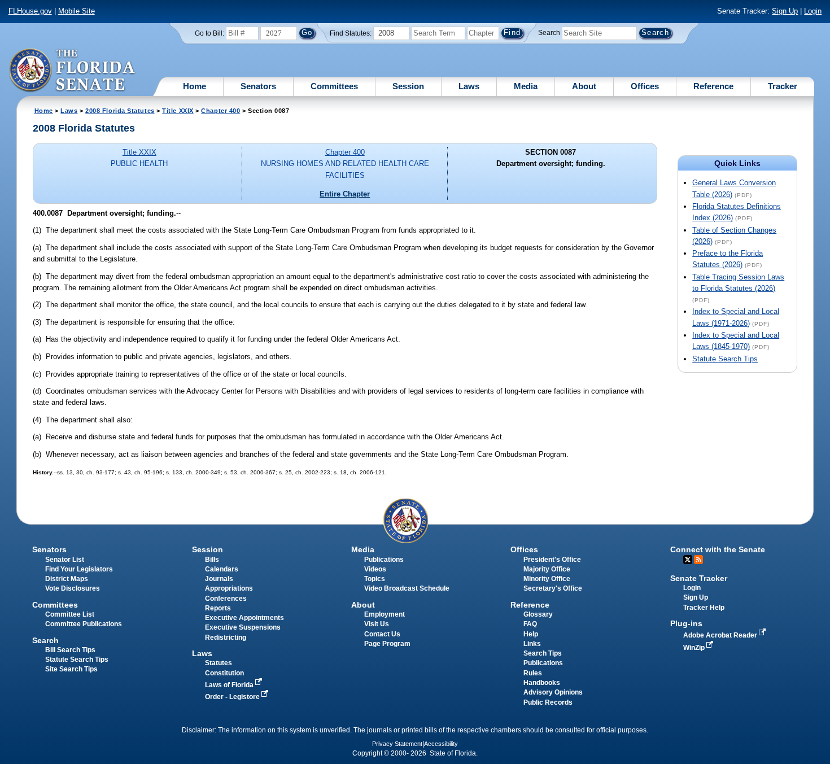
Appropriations (229, 588)
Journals (219, 578)
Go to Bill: (209, 33)
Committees (334, 86)
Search (549, 32)
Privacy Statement (397, 743)
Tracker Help (703, 607)
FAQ (530, 624)
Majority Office (546, 569)
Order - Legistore (233, 696)
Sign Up (785, 11)
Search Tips (542, 653)
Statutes (218, 663)
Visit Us (376, 624)
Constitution (224, 673)
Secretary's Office (552, 588)
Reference (713, 86)
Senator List (64, 559)
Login (813, 11)
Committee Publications (83, 624)
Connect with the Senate (717, 549)
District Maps (66, 578)
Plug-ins (686, 623)
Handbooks (541, 682)
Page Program (387, 643)
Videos (375, 569)
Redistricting (225, 637)
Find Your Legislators (79, 569)
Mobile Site (76, 11)
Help (530, 634)
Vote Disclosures (72, 588)
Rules (532, 673)
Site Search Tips (71, 669)
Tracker (782, 86)
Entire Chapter (345, 194)
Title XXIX (177, 110)
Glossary (538, 614)
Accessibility (441, 743)
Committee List (69, 614)
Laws (468, 86)
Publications (384, 559)
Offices (645, 86)
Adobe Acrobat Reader (721, 635)
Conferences (226, 598)
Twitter (687, 559)
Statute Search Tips (725, 359)
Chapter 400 (220, 110)
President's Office (552, 559)
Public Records (548, 702)
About (584, 86)
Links (532, 643)
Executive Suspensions (243, 627)
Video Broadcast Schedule (406, 588)
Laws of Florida (230, 685)
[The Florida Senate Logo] (72, 71)
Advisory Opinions (553, 692)
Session (408, 86)
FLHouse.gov (30, 11)
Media (526, 86)
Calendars (221, 569)
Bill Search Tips (70, 650)
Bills (212, 559)
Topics (374, 578)
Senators (258, 86)
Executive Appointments (244, 617)
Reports (218, 608)
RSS (698, 559)
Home (194, 86)
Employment (384, 614)
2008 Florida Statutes (119, 110)
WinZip (694, 647)
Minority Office (546, 578)
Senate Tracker (698, 578)
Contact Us (382, 634)
